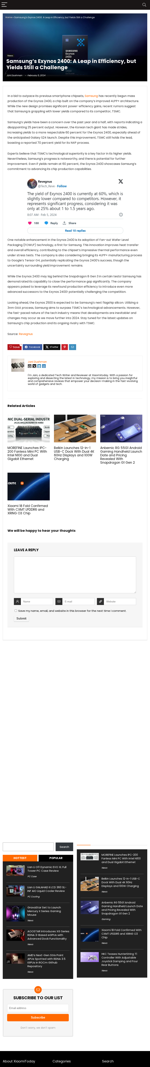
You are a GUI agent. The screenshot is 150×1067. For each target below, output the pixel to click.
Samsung (91, 96)
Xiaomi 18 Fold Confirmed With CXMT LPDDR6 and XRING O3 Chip (28, 509)
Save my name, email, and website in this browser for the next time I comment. (72, 611)
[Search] (144, 5)
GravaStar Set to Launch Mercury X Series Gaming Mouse (44, 911)
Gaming (106, 919)
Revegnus (26, 334)
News (10, 55)
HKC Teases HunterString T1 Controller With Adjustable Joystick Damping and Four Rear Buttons (120, 959)
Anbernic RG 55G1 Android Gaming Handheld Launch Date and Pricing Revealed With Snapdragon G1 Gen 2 (121, 455)
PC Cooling (33, 896)
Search (7, 840)
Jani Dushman (14, 75)
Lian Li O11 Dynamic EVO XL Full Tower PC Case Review (46, 869)
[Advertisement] (75, 25)
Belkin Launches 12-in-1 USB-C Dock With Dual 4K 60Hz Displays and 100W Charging (74, 453)
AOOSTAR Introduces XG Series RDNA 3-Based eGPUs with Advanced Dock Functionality (48, 935)
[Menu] (4, 5)
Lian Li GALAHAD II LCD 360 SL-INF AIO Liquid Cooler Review (46, 889)
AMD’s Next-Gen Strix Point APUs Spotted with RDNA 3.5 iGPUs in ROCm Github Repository (46, 960)
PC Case (31, 876)
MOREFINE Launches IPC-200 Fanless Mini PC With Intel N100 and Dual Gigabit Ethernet (27, 453)
